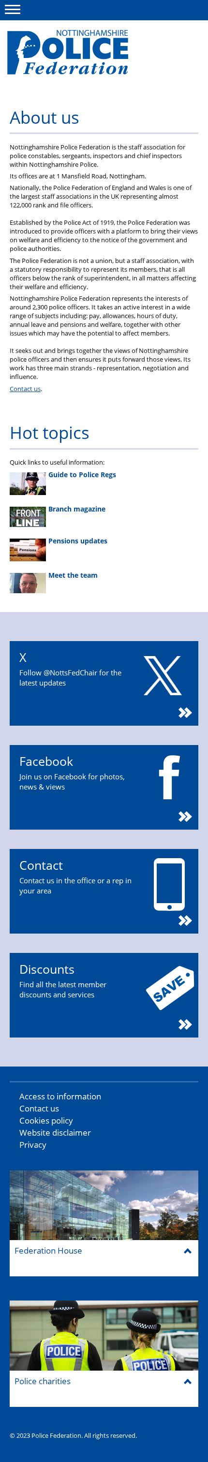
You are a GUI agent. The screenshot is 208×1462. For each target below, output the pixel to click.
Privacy (32, 1144)
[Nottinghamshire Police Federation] (81, 56)
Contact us (25, 388)
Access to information (60, 1096)
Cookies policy (46, 1120)
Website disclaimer (55, 1132)
